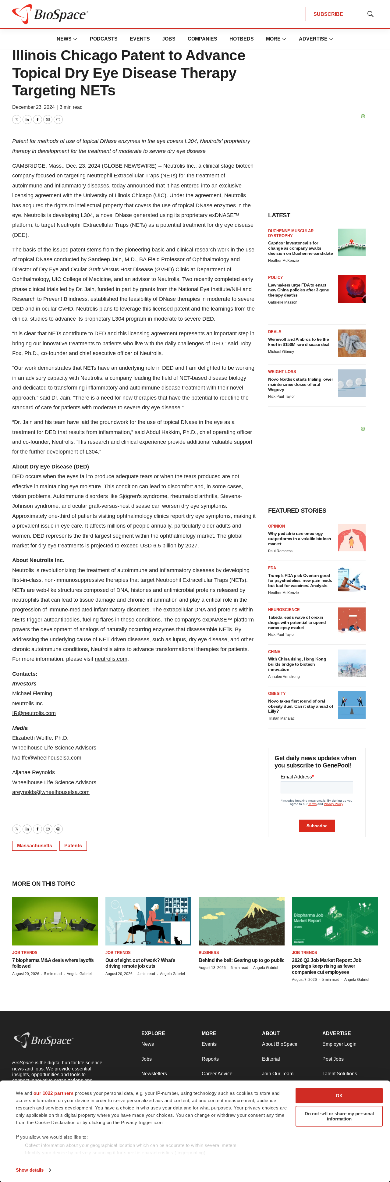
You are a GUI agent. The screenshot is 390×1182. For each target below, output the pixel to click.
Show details (30, 1170)
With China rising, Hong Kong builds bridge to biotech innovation (297, 664)
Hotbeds (241, 38)
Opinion (276, 526)
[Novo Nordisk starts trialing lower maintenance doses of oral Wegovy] (352, 383)
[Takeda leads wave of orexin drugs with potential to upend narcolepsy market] (352, 621)
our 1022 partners (54, 1093)
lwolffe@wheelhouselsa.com (46, 758)
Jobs (169, 38)
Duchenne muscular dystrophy (291, 233)
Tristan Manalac (281, 718)
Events (140, 38)
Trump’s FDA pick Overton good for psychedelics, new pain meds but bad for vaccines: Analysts (300, 580)
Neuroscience (284, 609)
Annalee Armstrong (284, 677)
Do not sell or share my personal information (339, 1116)
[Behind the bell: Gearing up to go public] (242, 921)
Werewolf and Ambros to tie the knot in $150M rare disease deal (298, 342)
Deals (275, 331)
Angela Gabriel (79, 974)
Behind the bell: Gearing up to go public (241, 960)
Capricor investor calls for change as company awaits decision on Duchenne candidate (300, 248)
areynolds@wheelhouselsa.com (51, 792)
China (274, 652)
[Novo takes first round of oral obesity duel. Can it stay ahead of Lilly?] (352, 705)
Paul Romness (280, 551)
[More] (75, 39)
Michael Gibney (281, 352)
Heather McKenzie (283, 260)
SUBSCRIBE (328, 14)
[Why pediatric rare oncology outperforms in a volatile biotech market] (352, 537)
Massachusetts (34, 845)
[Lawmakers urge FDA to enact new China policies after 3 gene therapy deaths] (352, 289)
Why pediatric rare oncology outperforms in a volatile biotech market (299, 538)
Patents (73, 845)
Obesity (277, 693)
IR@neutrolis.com (34, 713)
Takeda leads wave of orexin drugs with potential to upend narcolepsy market (297, 622)
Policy (275, 277)
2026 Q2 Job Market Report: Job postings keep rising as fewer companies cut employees (326, 966)
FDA (272, 568)
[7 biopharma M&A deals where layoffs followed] (55, 921)
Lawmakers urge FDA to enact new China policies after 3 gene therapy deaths (298, 290)
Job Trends (24, 952)
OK (339, 1095)
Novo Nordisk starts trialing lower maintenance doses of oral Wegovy (300, 384)
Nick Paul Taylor (281, 396)
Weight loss (282, 371)
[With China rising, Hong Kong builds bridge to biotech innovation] (352, 663)
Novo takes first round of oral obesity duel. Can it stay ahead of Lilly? (300, 706)
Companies (202, 38)
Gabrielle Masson (282, 302)
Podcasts (104, 38)
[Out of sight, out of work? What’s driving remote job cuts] (148, 921)
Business (209, 952)
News (64, 38)
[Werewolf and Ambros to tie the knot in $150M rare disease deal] (352, 343)
